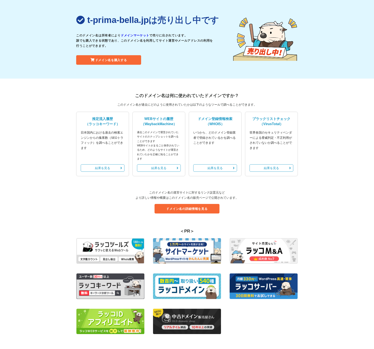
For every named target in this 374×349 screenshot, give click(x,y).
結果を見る (102, 168)
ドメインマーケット (135, 35)
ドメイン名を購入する (111, 60)
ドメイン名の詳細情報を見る (187, 208)
